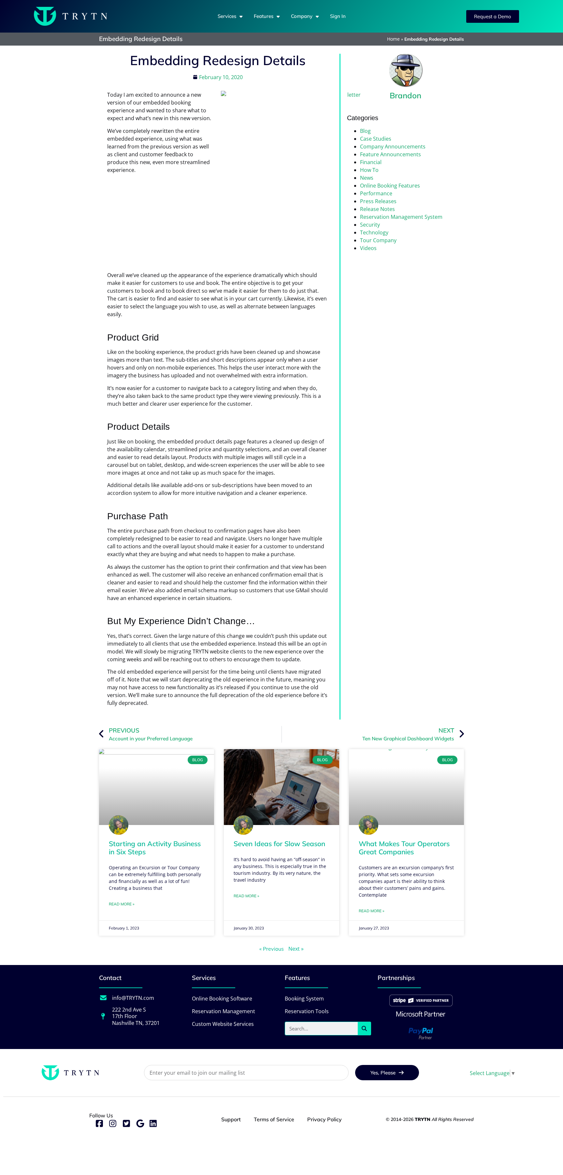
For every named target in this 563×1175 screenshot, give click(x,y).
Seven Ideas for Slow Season (279, 843)
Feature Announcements (390, 154)
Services (227, 16)
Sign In (338, 16)
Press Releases (378, 201)
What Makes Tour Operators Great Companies (404, 847)
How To (369, 170)
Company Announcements (393, 146)
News (366, 177)
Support (231, 1119)
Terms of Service (274, 1119)
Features (263, 16)
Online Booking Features (390, 185)
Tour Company (378, 240)
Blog (365, 130)
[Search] (364, 1028)
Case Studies (375, 138)
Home (393, 39)
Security (370, 224)
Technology (374, 232)
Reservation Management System (401, 216)
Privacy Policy (324, 1119)
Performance (376, 193)
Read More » (121, 904)
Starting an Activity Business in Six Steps (155, 847)
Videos (368, 248)
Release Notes (377, 209)
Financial (371, 162)
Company (301, 16)
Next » (296, 948)
